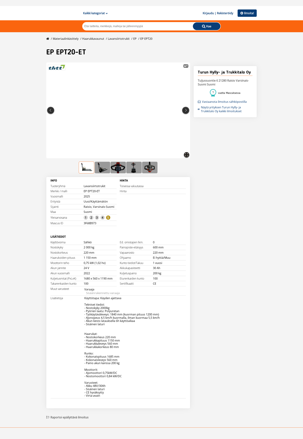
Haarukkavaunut (93, 39)
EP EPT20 (146, 39)
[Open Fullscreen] (186, 154)
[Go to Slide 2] (102, 167)
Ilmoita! (249, 13)
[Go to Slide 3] (118, 167)
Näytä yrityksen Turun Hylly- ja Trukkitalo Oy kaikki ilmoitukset (221, 109)
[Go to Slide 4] (134, 167)
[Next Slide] (185, 110)
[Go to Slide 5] (149, 167)
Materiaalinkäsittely (66, 39)
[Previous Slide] (50, 110)
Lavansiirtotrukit (119, 39)
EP (135, 39)
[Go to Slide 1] (86, 167)
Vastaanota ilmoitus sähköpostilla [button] (224, 102)
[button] (118, 110)
